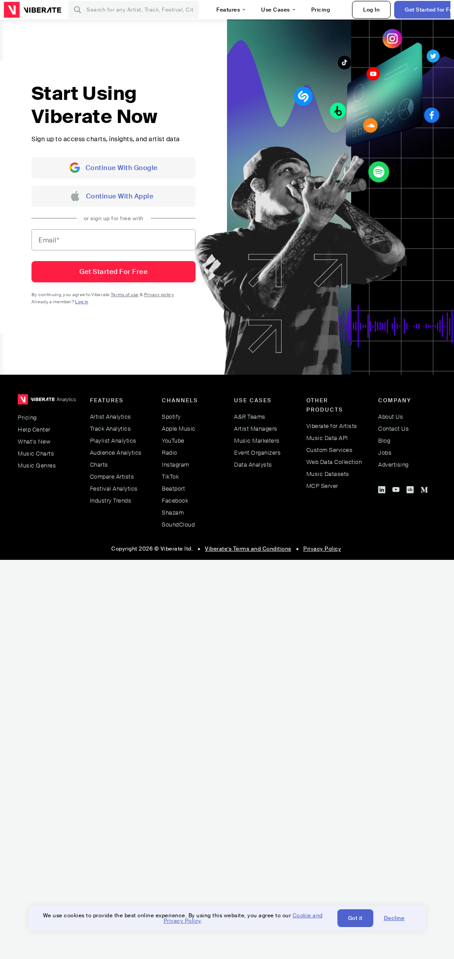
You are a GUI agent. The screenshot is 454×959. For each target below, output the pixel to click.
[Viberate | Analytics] (47, 403)
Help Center (34, 429)
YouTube (173, 440)
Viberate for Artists (331, 426)
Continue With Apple (120, 196)
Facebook (175, 500)
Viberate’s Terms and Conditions (248, 548)
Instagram (175, 464)
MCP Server (322, 486)
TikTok (170, 476)
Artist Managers (256, 428)
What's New (34, 441)
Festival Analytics (114, 488)
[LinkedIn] (381, 488)
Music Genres (37, 465)
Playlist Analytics (113, 440)
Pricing (27, 417)
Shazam (173, 512)
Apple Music (179, 428)
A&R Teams (250, 416)
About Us (390, 416)
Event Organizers (257, 452)
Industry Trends (111, 500)
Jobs (384, 452)
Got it (355, 918)
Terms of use (125, 294)
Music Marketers (257, 440)
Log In (371, 9)
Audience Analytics (116, 452)
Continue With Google (122, 167)
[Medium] (424, 488)
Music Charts (36, 453)
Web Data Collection (334, 462)
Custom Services (329, 450)
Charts (99, 464)
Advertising (393, 464)
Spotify (171, 416)
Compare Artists (112, 476)
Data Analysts (253, 464)
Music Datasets (327, 474)
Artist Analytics (110, 416)
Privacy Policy (322, 548)
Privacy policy (158, 294)
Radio (169, 452)
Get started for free (113, 271)
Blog (384, 440)
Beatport (173, 488)
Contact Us (393, 428)
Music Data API (327, 438)
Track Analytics (110, 428)
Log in (81, 302)
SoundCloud (178, 524)
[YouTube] (395, 488)
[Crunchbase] (410, 488)
